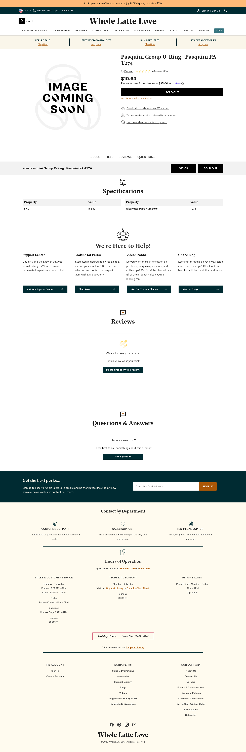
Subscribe (190, 715)
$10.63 (183, 168)
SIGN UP (207, 486)
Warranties (123, 676)
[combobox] (45, 21)
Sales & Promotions (123, 670)
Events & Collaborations (190, 687)
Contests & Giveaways (123, 704)
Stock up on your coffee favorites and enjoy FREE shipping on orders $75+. (123, 3)
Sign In (55, 670)
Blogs (123, 687)
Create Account (55, 676)
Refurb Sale (42, 40)
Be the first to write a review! (123, 369)
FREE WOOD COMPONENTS (96, 40)
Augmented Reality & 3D (123, 698)
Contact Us (191, 676)
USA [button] (25, 11)
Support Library (114, 588)
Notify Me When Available (136, 98)
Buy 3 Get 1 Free (149, 40)
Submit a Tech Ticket (138, 588)
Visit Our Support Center (40, 289)
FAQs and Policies (191, 693)
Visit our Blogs (190, 289)
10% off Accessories (203, 40)
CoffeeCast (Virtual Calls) (191, 704)
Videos (123, 693)
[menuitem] (55, 671)
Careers (190, 682)
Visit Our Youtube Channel (144, 289)
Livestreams (191, 709)
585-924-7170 (127, 568)
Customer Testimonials (190, 698)
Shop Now (43, 44)
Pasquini (128, 71)
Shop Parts (84, 289)
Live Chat (144, 568)
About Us (191, 670)
